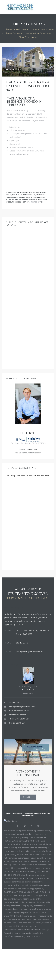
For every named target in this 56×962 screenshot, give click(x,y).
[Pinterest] (38, 826)
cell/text (34, 449)
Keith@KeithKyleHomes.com (28, 453)
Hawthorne (25, 192)
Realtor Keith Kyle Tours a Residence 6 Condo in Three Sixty (28, 86)
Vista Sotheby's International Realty (31, 199)
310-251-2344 (24, 449)
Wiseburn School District (17, 202)
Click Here (28, 797)
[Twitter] (24, 826)
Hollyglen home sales (15, 197)
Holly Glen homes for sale (23, 195)
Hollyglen (40, 195)
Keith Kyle (30, 197)
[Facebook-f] (18, 826)
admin (42, 202)
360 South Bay (14, 192)
